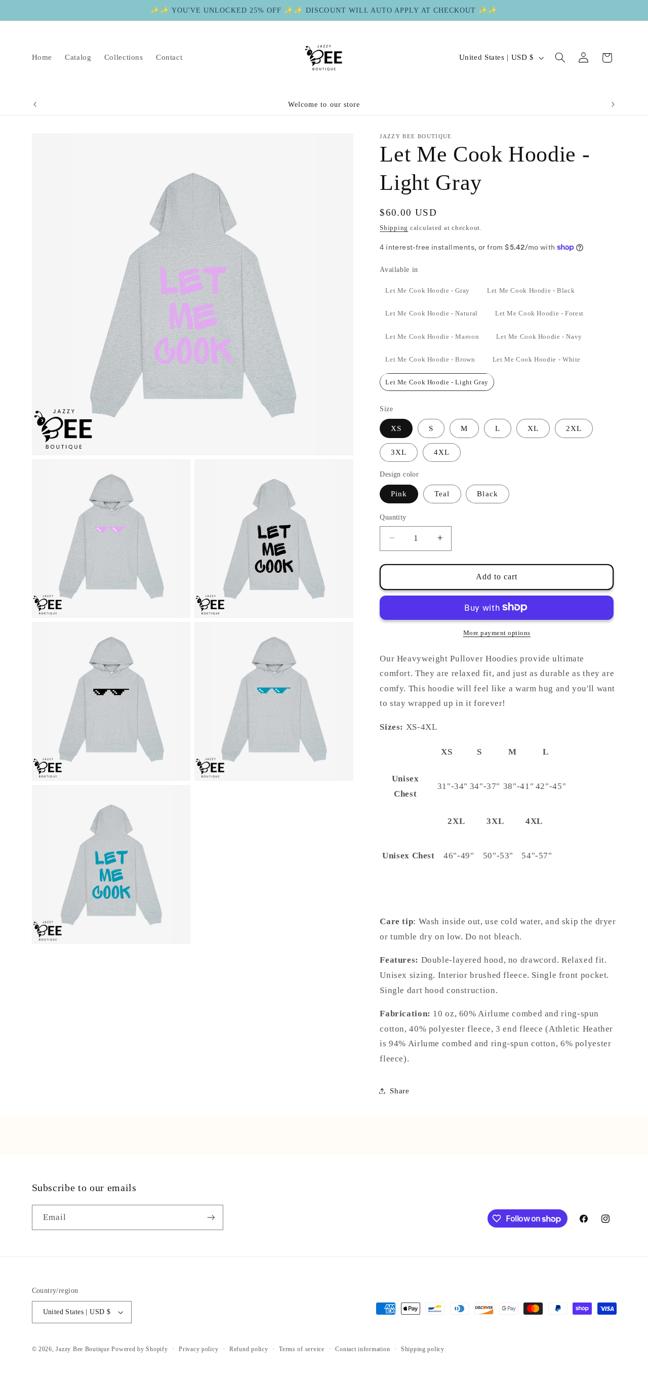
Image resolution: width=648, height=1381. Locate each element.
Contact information (362, 1349)
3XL (399, 452)
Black (487, 493)
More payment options (497, 632)
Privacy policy (198, 1349)
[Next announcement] (613, 105)
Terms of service (302, 1349)
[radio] (427, 290)
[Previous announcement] (35, 105)
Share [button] (399, 1090)
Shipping (394, 227)
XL (533, 428)
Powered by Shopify (139, 1349)
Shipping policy (422, 1349)
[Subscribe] (210, 1217)
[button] (560, 57)
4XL (442, 452)
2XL (574, 428)
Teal (442, 493)
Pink (399, 493)
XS (396, 428)
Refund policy (248, 1349)
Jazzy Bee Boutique (82, 1349)
